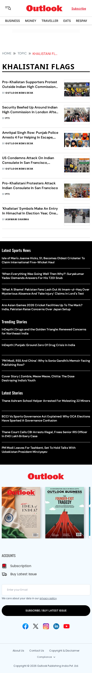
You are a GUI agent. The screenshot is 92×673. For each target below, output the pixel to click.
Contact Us (36, 650)
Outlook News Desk (19, 93)
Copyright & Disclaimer (64, 650)
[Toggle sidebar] (11, 8)
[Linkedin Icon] (56, 626)
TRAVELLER (50, 21)
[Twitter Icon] (35, 626)
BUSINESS (12, 21)
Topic (22, 53)
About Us (18, 650)
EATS (67, 21)
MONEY (30, 21)
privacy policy (48, 598)
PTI (7, 118)
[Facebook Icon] (25, 626)
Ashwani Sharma (17, 219)
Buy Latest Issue (23, 574)
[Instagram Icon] (46, 626)
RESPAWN (83, 21)
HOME (6, 53)
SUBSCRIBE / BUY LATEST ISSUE (46, 610)
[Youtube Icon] (66, 626)
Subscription (20, 565)
